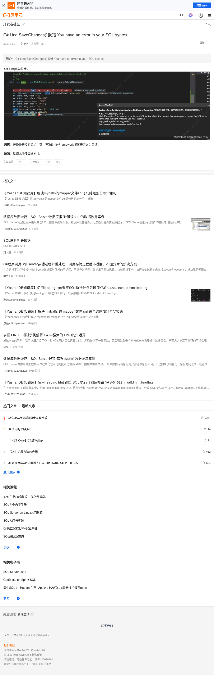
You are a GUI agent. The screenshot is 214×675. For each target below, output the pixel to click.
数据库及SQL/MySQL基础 (20, 528)
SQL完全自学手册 (15, 504)
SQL (58, 162)
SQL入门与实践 (13, 520)
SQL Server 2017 (14, 572)
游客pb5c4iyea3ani (14, 323)
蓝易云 (7, 347)
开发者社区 (17, 635)
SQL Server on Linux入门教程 (23, 512)
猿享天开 (8, 276)
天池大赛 (30, 635)
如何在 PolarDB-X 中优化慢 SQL (24, 496)
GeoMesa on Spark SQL (19, 579)
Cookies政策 (38, 650)
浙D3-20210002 (41, 664)
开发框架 (35, 162)
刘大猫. (7, 252)
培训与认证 (43, 635)
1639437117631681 (15, 394)
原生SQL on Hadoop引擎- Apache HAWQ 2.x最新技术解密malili (45, 587)
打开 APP (201, 5)
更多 (6, 547)
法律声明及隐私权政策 (16, 650)
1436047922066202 (15, 228)
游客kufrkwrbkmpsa (14, 205)
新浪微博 (23, 614)
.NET (21, 162)
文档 (6, 635)
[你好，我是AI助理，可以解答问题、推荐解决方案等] (190, 15)
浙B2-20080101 (44, 659)
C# (48, 162)
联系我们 (107, 626)
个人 (207, 24)
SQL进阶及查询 (13, 536)
